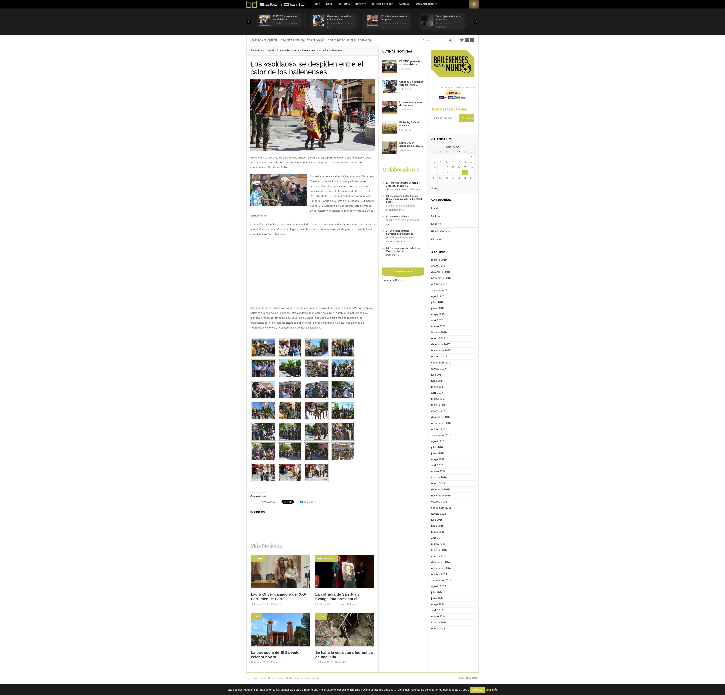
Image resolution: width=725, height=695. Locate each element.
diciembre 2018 (440, 271)
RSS (474, 4)
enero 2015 (438, 555)
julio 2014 (437, 592)
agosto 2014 (438, 586)
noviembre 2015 (441, 495)
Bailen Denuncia (311, 678)
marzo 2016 (438, 471)
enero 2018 (438, 338)
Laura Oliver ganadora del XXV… (411, 144)
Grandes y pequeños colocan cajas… (339, 18)
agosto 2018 (438, 296)
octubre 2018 (439, 283)
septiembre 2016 (441, 435)
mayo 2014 (438, 604)
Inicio (317, 4)
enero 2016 (438, 483)
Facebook (466, 40)
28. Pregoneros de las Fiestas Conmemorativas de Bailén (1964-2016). (404, 199)
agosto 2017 (438, 368)
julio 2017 (437, 374)
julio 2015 (437, 519)
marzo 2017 (438, 398)
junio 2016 (437, 453)
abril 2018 (437, 320)
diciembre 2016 (440, 416)
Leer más (491, 689)
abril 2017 (437, 392)
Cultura (344, 4)
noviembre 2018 (441, 277)
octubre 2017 (439, 356)
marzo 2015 (438, 543)
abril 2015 (437, 537)
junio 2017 (437, 380)
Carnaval (405, 4)
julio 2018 (437, 302)
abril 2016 (437, 465)
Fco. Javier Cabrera (346, 604)
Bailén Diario (258, 50)
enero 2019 (438, 265)
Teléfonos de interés (341, 40)
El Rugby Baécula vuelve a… (409, 124)
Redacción (276, 604)
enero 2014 (438, 628)
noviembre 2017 (441, 350)
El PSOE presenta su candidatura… (409, 63)
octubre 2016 (439, 429)
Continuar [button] (477, 689)
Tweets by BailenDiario (396, 279)
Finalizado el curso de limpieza (410, 104)
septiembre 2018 (441, 289)
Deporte (360, 4)
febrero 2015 (439, 549)
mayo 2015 (438, 531)
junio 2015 (437, 525)
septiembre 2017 (441, 362)
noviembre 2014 (441, 568)
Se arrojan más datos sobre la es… (448, 18)
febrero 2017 (439, 404)
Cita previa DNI (316, 40)
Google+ (472, 40)
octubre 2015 (439, 501)
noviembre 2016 (441, 422)
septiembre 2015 (441, 507)
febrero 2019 (439, 259)
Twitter (461, 40)
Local (330, 4)
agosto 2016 (438, 441)
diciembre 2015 (440, 489)
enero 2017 (438, 410)
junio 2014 (437, 598)
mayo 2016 (438, 459)
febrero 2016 (439, 477)
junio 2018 (437, 308)
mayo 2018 (438, 314)
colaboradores (426, 4)
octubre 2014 (439, 574)
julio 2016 (437, 447)
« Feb (434, 188)
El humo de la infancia (398, 216)
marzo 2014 (438, 616)
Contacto (364, 40)
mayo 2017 (438, 386)
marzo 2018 (438, 326)
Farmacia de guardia (264, 40)
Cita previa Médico (292, 40)
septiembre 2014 (441, 580)
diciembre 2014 (440, 562)
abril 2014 (437, 610)
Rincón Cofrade (382, 4)
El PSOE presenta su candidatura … (285, 18)
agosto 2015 (438, 513)
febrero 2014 (439, 622)
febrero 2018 (439, 332)
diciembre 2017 (440, 344)
